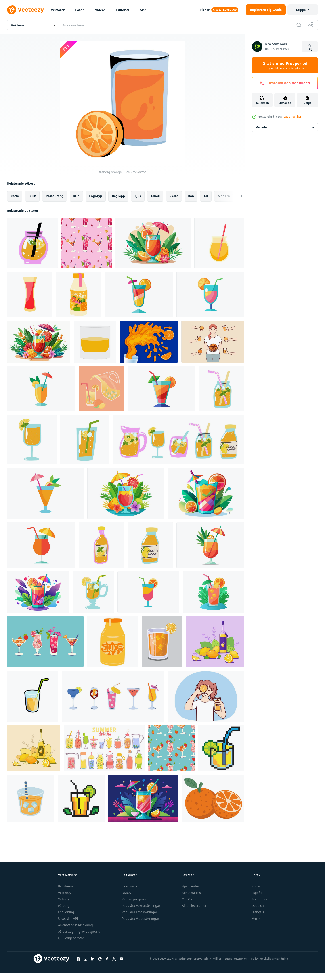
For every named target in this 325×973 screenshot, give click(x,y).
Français (258, 912)
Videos (100, 10)
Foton (79, 10)
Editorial (122, 10)
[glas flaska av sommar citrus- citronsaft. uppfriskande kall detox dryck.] (150, 545)
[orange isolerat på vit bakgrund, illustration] (213, 798)
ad (206, 196)
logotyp (95, 196)
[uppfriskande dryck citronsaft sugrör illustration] (30, 798)
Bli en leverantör (194, 905)
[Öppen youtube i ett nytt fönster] (121, 958)
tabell (155, 196)
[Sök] (299, 25)
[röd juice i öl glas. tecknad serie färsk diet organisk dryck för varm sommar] (29, 294)
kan (191, 196)
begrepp (118, 196)
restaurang (54, 196)
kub (76, 196)
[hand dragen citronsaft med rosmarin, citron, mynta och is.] (93, 592)
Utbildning (66, 912)
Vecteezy (64, 893)
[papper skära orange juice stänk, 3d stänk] (149, 342)
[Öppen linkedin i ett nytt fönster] (92, 958)
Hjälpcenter (190, 886)
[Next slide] (237, 196)
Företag (63, 905)
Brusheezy (66, 886)
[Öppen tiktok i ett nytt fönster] (107, 958)
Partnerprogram (134, 899)
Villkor (217, 959)
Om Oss (188, 899)
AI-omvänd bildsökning (75, 925)
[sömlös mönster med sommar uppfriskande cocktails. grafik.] (171, 748)
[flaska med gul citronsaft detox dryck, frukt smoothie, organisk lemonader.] (101, 545)
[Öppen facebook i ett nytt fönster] (78, 958)
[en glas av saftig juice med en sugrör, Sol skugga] (32, 696)
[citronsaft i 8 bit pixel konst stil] (221, 748)
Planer (205, 10)
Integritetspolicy (236, 959)
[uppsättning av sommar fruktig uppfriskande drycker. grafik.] (45, 641)
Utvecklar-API (68, 918)
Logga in (302, 10)
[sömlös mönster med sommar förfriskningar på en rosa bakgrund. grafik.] (86, 243)
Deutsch (258, 905)
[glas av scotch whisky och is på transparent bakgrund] (95, 342)
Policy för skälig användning (269, 959)
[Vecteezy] (25, 9)
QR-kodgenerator (71, 938)
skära (174, 196)
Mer (143, 10)
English (257, 886)
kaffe (15, 196)
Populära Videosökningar (140, 918)
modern (224, 196)
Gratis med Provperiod (284, 65)
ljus (138, 196)
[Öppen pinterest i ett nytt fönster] (100, 958)
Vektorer (58, 10)
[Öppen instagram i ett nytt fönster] (85, 958)
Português (259, 899)
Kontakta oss (191, 893)
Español (257, 893)
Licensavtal (130, 886)
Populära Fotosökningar (139, 912)
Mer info (261, 127)
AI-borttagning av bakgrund (79, 931)
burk (32, 196)
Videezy (63, 899)
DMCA (126, 893)
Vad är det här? (293, 117)
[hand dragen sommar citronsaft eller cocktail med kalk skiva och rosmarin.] (84, 439)
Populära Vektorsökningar (141, 905)
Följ (309, 49)
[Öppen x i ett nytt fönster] (114, 958)
